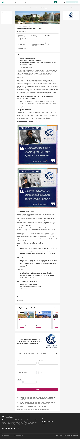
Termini (35, 406)
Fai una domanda (6, 22)
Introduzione (5, 13)
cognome (41, 360)
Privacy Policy (37, 409)
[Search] (55, 2)
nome (18, 360)
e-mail (40, 369)
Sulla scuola (5, 19)
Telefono (19, 379)
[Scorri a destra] (77, 8)
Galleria (4, 16)
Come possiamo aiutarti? (23, 350)
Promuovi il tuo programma (47, 421)
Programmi (18, 2)
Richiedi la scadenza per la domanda (38, 45)
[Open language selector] (65, 2)
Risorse (27, 2)
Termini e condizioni (59, 435)
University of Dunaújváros (23, 26)
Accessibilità (75, 435)
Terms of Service (44, 409)
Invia (37, 389)
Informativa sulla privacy (68, 435)
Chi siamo (44, 418)
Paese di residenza (21, 369)
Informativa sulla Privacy (41, 406)
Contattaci (44, 423)
